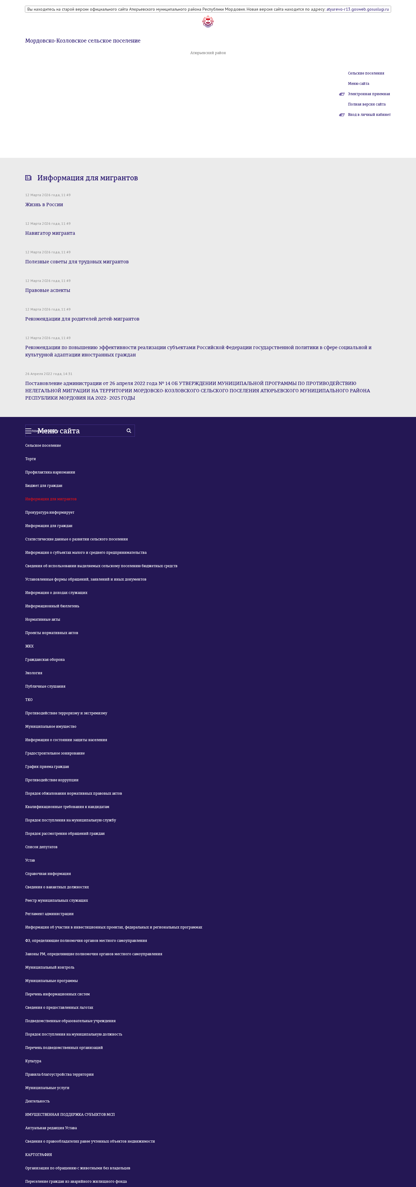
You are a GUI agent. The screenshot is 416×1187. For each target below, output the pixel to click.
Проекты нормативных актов (51, 633)
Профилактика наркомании (50, 472)
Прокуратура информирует (49, 512)
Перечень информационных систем (57, 994)
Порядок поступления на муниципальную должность (73, 1034)
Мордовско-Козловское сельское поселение (82, 40)
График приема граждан (47, 767)
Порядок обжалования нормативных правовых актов (73, 793)
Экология (33, 673)
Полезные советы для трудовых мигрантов (77, 262)
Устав (30, 860)
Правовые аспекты (47, 290)
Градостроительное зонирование (55, 753)
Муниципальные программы (51, 981)
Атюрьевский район (208, 53)
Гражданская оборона (45, 660)
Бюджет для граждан (43, 486)
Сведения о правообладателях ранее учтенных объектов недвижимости (90, 1141)
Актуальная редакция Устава (51, 1128)
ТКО (29, 700)
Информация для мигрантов (51, 499)
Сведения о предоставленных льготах (59, 1007)
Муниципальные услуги (47, 1088)
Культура (33, 1061)
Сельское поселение (43, 445)
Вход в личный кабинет (369, 115)
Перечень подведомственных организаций (64, 1048)
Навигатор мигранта (50, 233)
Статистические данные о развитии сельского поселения (76, 539)
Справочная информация (48, 874)
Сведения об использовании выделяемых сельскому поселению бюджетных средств (101, 566)
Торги (30, 459)
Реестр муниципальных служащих (56, 900)
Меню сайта (358, 84)
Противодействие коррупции (52, 780)
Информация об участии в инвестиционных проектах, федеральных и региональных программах (113, 927)
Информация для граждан (48, 526)
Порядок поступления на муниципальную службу (70, 820)
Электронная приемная (369, 94)
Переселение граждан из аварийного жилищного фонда (76, 1181)
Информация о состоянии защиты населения (66, 740)
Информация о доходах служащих (56, 593)
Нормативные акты (42, 619)
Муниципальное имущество (50, 726)
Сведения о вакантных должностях (57, 887)
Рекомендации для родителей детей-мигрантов (82, 319)
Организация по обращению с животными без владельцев (77, 1168)
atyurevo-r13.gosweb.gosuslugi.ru (357, 9)
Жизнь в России (44, 204)
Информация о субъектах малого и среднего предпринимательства (85, 552)
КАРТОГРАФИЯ (38, 1155)
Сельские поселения (366, 73)
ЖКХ (29, 646)
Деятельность (37, 1101)
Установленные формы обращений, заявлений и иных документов (85, 579)
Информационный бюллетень (52, 606)
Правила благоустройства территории (59, 1074)
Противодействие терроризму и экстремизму (66, 713)
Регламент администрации (49, 914)
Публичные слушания (45, 686)
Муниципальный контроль (49, 967)
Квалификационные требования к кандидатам (67, 807)
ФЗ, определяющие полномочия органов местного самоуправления (86, 941)
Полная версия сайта (367, 104)
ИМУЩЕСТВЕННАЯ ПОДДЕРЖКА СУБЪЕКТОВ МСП (70, 1114)
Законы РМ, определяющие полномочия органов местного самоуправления (93, 954)
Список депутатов (41, 847)
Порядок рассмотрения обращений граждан (65, 833)
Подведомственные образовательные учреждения (70, 1021)
